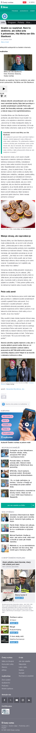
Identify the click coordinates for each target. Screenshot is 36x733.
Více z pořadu (8, 512)
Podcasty (5, 686)
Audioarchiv (24, 11)
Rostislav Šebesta (14, 74)
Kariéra (21, 670)
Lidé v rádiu (23, 667)
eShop (4, 670)
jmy (23, 389)
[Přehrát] (3, 89)
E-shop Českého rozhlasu (13, 558)
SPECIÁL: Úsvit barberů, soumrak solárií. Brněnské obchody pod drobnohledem (21, 473)
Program (15, 11)
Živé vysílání (7, 433)
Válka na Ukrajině (8, 661)
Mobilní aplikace (7, 689)
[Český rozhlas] (7, 2)
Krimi (4, 421)
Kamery (32, 11)
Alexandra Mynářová (13, 389)
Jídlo (3, 22)
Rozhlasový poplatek (26, 676)
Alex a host (5, 42)
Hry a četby (7, 416)
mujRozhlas (5, 411)
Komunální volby (8, 664)
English (4, 728)
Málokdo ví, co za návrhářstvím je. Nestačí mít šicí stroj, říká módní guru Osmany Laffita (22, 548)
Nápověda (22, 664)
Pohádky (6, 425)
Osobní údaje (13, 726)
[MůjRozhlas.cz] (4, 52)
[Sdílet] (5, 96)
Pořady (21, 22)
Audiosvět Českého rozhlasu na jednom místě (15, 442)
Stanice (4, 667)
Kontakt (21, 673)
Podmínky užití (24, 726)
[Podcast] (1, 96)
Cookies (4, 726)
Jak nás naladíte (24, 661)
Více (29, 22)
